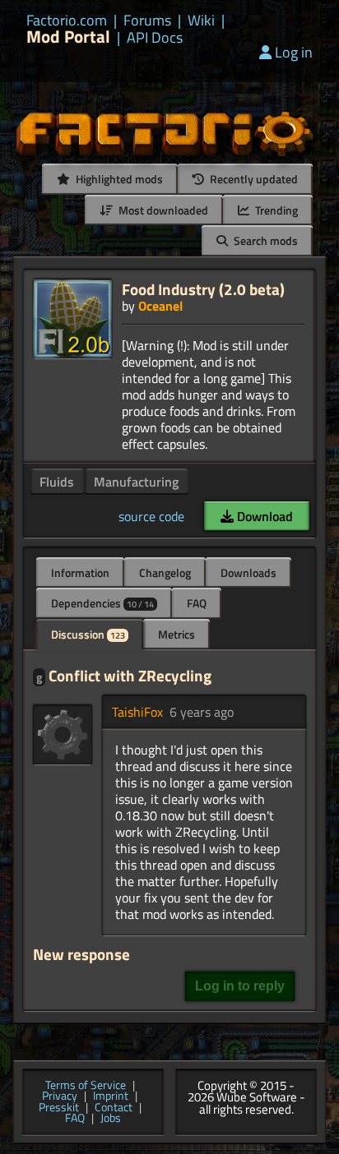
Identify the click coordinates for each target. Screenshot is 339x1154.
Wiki (201, 20)
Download (263, 516)
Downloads (248, 572)
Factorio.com (66, 20)
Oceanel (160, 306)
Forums (147, 20)
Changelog (165, 572)
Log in (294, 52)
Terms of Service (85, 1086)
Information (80, 572)
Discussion (88, 634)
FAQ (197, 603)
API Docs (155, 37)
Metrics (176, 634)
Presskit (59, 1108)
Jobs (110, 1118)
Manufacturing (136, 482)
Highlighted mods (118, 178)
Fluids (56, 482)
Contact (113, 1108)
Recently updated (252, 178)
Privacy (59, 1096)
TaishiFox (137, 712)
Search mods (264, 240)
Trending (275, 210)
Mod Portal (68, 36)
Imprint (110, 1096)
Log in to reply (240, 986)
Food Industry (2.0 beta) (203, 289)
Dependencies (102, 603)
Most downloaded (162, 210)
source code (151, 516)
